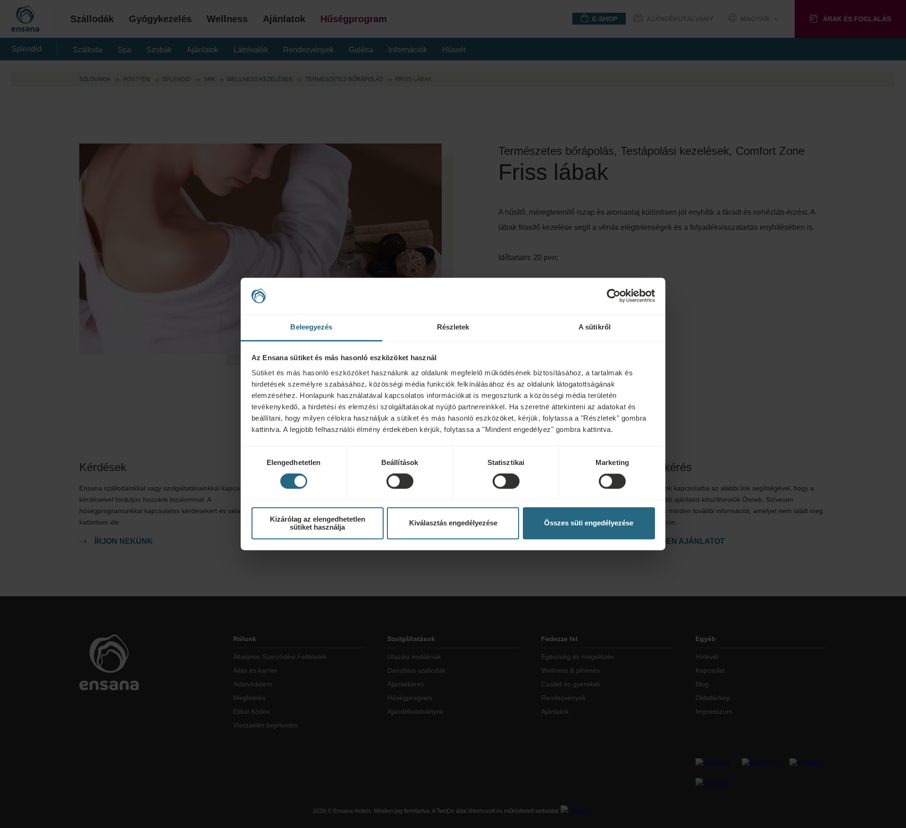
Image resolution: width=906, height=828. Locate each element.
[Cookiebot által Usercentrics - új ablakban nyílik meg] (613, 296)
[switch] (399, 481)
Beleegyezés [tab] (311, 327)
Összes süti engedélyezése (588, 523)
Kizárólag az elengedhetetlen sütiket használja (317, 523)
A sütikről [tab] (595, 327)
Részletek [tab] (453, 327)
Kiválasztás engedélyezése (453, 523)
